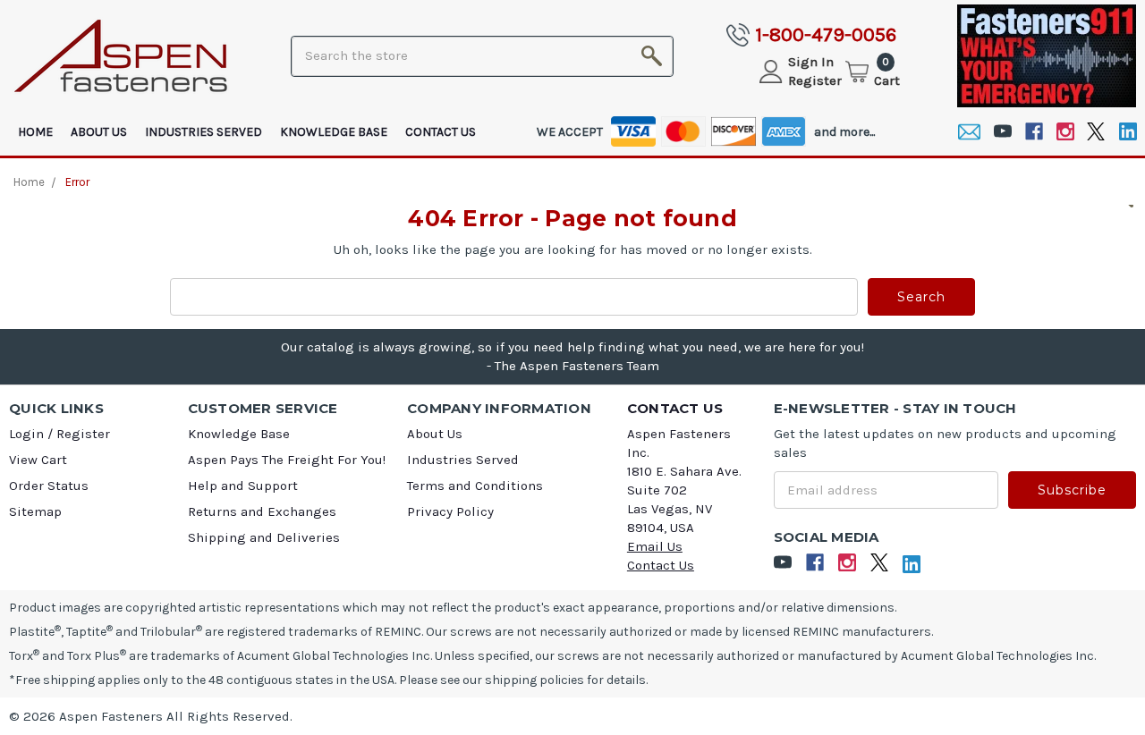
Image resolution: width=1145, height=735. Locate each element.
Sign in (811, 62)
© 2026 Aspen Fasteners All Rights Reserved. (151, 716)
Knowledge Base (333, 131)
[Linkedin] (1127, 131)
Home (35, 131)
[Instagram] (1065, 131)
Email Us (655, 546)
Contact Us (440, 131)
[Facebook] (1033, 131)
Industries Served (203, 131)
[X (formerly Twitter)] (1096, 131)
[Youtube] (1002, 131)
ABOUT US (99, 131)
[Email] (969, 132)
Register (815, 80)
